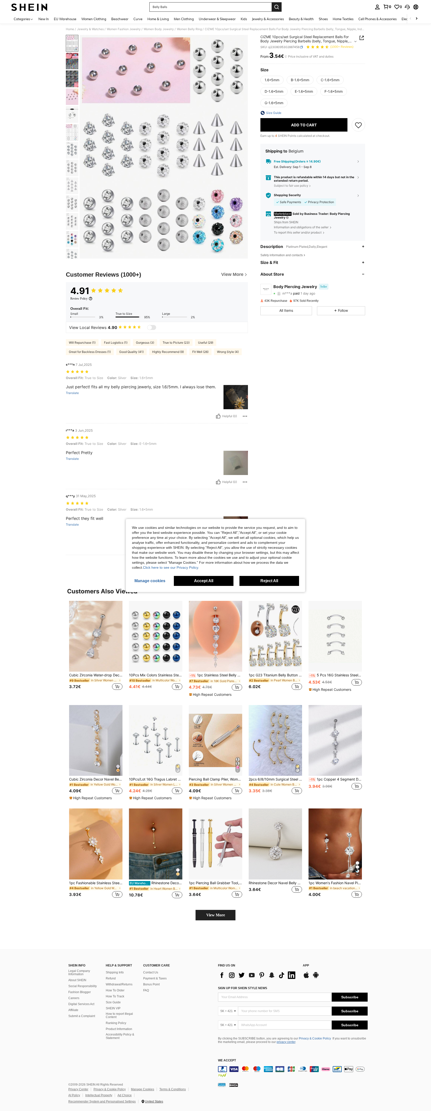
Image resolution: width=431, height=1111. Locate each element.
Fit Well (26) (200, 352)
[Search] (277, 7)
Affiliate (73, 1010)
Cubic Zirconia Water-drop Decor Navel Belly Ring (95, 675)
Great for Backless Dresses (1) (90, 352)
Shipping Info (115, 972)
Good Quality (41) (131, 352)
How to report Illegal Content (119, 1015)
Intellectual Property (98, 1095)
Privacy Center (78, 1089)
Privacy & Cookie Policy (315, 1038)
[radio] (272, 80)
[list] (258, 975)
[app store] (306, 977)
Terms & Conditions (172, 1089)
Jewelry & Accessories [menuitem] (268, 19)
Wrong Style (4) (228, 352)
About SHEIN (77, 980)
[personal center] (377, 7)
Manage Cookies (142, 1089)
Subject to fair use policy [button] (291, 185)
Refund (111, 978)
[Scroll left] (410, 19)
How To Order (115, 990)
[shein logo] (29, 7)
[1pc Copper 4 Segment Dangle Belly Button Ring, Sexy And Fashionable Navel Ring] (335, 740)
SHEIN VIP (113, 1008)
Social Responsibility (82, 986)
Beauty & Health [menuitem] (301, 19)
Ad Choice (124, 1095)
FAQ (146, 990)
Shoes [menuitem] (323, 19)
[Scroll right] (416, 19)
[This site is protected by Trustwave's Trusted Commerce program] (221, 1084)
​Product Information (119, 1029)
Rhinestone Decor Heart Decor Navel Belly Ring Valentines (156, 883)
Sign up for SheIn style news (242, 988)
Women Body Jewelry (159, 29)
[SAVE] (358, 125)
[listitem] (95, 648)
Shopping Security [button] (287, 195)
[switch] (151, 327)
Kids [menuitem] (244, 19)
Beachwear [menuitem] (119, 19)
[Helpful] (218, 416)
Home (70, 29)
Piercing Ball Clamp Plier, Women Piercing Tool (215, 779)
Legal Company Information (79, 972)
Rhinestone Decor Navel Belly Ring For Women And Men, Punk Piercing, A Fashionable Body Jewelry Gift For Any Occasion (275, 883)
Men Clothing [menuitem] (184, 19)
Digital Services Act (81, 1004)
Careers (73, 998)
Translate (72, 393)
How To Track (115, 996)
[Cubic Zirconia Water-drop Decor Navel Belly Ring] (95, 636)
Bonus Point (151, 984)
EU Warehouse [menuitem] (65, 19)
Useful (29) (205, 342)
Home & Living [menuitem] (158, 19)
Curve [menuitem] (137, 19)
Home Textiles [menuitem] (343, 19)
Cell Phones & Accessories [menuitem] (377, 19)
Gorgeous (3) (145, 342)
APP (306, 965)
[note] (211, 694)
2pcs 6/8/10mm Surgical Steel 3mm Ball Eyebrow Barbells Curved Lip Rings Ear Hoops (275, 779)
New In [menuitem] (43, 19)
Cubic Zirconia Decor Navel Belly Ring (95, 779)
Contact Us (150, 972)
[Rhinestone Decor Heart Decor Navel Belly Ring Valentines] (155, 843)
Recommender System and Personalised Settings (102, 1101)
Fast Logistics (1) (115, 342)
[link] (387, 7)
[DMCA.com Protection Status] (233, 1084)
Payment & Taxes (155, 978)
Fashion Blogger (79, 992)
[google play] (315, 977)
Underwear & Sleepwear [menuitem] (217, 19)
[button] (407, 7)
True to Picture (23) (176, 342)
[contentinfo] (293, 1072)
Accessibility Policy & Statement (120, 1036)
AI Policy (74, 1095)
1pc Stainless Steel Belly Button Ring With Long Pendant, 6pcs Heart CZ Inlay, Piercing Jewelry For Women (216, 675)
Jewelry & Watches (90, 29)
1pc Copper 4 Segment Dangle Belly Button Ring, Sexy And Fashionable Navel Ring (336, 779)
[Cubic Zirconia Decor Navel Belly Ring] (95, 740)
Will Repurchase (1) (82, 342)
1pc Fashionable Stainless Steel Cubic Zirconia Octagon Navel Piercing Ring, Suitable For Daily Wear (95, 883)
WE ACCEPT (227, 1060)
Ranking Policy (116, 1023)
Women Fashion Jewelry (124, 29)
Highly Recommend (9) (168, 352)
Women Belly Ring (189, 29)
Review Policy (79, 298)
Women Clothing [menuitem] (93, 19)
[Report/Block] (245, 416)
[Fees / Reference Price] (285, 56)
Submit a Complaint (81, 1016)
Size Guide (113, 1002)
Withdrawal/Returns (119, 984)
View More (215, 915)
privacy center (286, 1042)
